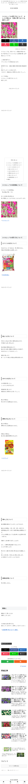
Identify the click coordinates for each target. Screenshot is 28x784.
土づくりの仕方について (14, 167)
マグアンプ (5, 458)
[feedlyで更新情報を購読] (7, 661)
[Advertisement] (14, 94)
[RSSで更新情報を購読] (20, 661)
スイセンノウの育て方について (14, 165)
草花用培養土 (5, 275)
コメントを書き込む (14, 765)
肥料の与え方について (14, 173)
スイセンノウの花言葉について (14, 162)
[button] (22, 44)
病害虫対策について (13, 177)
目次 (12, 160)
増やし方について (13, 175)
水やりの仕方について (14, 171)
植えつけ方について (13, 169)
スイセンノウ (5, 220)
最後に (8, 179)
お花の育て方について (7, 643)
